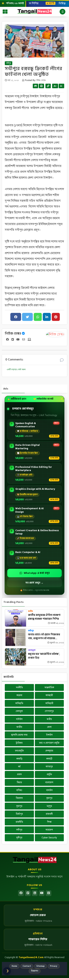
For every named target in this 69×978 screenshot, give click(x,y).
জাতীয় (19, 727)
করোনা (19, 695)
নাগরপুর (49, 766)
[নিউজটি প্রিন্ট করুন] (41, 86)
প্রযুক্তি (49, 774)
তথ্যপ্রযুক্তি (19, 750)
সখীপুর (8, 63)
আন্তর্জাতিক (49, 687)
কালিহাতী (49, 703)
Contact (27, 966)
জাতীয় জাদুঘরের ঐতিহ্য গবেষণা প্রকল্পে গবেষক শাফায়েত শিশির (44, 617)
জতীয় (30, 611)
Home (14, 966)
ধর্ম (19, 766)
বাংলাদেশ (49, 782)
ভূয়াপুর (19, 806)
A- (61, 86)
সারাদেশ (49, 829)
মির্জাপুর (19, 813)
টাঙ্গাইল (49, 734)
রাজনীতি (19, 821)
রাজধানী (49, 813)
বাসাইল (49, 790)
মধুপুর (49, 806)
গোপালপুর (49, 711)
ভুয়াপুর (49, 798)
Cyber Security (49, 837)
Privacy (53, 966)
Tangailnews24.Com (31, 957)
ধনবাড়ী (49, 758)
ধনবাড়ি (19, 758)
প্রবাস (19, 774)
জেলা (49, 727)
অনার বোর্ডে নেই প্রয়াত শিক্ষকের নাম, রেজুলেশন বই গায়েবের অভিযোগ (44, 636)
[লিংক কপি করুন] (48, 86)
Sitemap (40, 966)
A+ (55, 86)
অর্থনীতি (19, 687)
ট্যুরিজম (19, 742)
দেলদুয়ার (49, 750)
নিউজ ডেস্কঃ (13, 333)
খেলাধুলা (31, 650)
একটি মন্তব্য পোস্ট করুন (16, 369)
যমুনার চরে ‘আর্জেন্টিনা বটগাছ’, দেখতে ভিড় (44, 656)
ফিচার (19, 782)
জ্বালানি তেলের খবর (19, 734)
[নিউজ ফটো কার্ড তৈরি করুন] (35, 86)
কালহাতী (49, 695)
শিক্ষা (49, 821)
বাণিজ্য (19, 790)
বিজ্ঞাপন (34, 971)
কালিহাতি (19, 703)
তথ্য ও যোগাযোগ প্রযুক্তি (49, 742)
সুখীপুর (19, 837)
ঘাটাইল (19, 719)
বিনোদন (19, 798)
